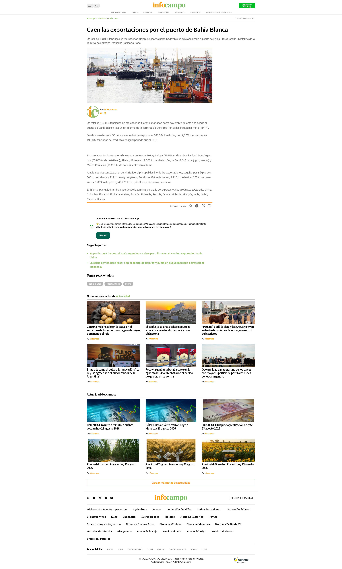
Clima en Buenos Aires (140, 524)
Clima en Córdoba (170, 524)
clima (204, 549)
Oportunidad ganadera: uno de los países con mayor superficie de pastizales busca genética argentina (226, 373)
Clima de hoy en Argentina (104, 524)
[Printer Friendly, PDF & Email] (209, 206)
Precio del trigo (196, 531)
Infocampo (91, 18)
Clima (133, 12)
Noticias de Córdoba (99, 531)
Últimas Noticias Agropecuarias (107, 509)
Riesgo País (124, 531)
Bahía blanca (113, 18)
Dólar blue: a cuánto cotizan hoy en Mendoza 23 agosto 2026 (167, 426)
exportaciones (113, 284)
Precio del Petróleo (98, 538)
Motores (169, 516)
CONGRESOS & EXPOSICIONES (218, 12)
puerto (128, 284)
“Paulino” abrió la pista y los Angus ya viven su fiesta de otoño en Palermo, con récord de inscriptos (228, 330)
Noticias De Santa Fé (228, 524)
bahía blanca (95, 284)
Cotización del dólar (179, 509)
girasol (161, 549)
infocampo (94, 339)
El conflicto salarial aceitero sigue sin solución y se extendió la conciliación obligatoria (168, 330)
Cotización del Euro (209, 509)
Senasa (156, 509)
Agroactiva (195, 12)
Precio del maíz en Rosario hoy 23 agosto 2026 (111, 466)
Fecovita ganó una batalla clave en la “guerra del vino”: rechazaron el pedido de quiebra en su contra (169, 373)
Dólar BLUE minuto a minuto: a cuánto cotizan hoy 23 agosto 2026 (110, 426)
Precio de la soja (147, 531)
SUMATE (103, 235)
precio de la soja (178, 549)
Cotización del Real (238, 509)
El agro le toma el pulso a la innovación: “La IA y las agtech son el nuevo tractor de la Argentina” (113, 373)
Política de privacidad (242, 498)
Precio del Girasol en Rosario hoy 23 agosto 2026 (228, 466)
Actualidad (102, 18)
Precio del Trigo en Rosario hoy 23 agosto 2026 (170, 466)
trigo (150, 549)
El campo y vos (96, 516)
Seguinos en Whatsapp (247, 5)
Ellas (114, 516)
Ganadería (147, 12)
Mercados (179, 12)
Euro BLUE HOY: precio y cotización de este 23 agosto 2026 (227, 426)
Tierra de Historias (191, 516)
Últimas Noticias (118, 12)
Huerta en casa (150, 516)
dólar (110, 549)
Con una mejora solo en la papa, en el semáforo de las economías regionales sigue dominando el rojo (113, 330)
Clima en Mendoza (198, 524)
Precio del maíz (172, 531)
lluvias (213, 516)
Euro (120, 549)
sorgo (194, 549)
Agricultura (163, 12)
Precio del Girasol (222, 531)
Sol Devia (153, 381)
